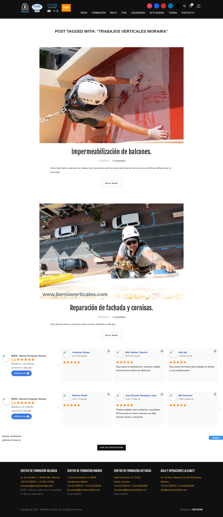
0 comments (119, 160)
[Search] (184, 6)
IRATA (113, 13)
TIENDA (173, 13)
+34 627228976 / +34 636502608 (130, 485)
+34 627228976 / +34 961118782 (37, 481)
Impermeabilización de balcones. (111, 152)
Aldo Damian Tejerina (136, 352)
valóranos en (20, 372)
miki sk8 (183, 352)
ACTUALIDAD (157, 13)
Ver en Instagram (111, 447)
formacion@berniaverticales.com (36, 485)
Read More (111, 183)
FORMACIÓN (99, 13)
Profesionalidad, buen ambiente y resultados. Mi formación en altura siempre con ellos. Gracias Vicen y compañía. (138, 413)
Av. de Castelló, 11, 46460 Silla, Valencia (40, 477)
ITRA (124, 13)
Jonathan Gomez (81, 352)
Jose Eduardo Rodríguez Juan (141, 395)
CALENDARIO (138, 13)
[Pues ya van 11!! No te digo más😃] (7, 454)
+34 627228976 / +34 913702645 (84, 485)
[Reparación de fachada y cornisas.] (111, 205)
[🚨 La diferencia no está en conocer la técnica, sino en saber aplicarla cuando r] (178, 454)
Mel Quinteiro (186, 395)
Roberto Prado (79, 395)
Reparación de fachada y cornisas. (111, 308)
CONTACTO (187, 13)
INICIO (84, 13)
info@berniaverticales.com (174, 490)
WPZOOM (197, 509)
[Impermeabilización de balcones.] (111, 49)
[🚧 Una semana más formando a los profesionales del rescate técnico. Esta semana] (162, 454)
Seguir (216, 437)
